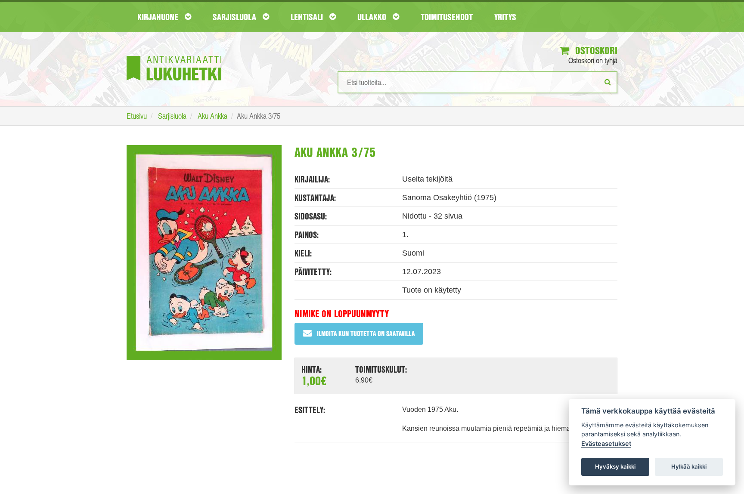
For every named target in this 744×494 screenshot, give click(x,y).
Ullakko (372, 16)
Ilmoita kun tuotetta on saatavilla (366, 333)
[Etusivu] (174, 55)
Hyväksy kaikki (615, 466)
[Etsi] (607, 81)
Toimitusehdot (447, 16)
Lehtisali (308, 16)
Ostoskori (595, 50)
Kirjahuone (158, 16)
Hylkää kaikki (689, 466)
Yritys (505, 16)
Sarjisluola (235, 16)
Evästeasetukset (606, 443)
